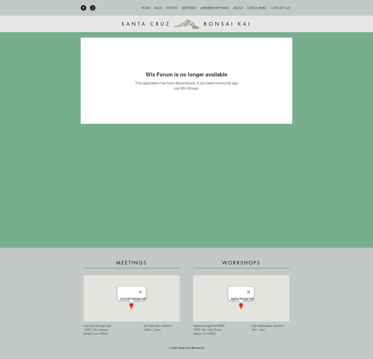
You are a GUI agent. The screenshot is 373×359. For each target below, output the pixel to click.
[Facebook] (83, 8)
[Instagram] (92, 8)
